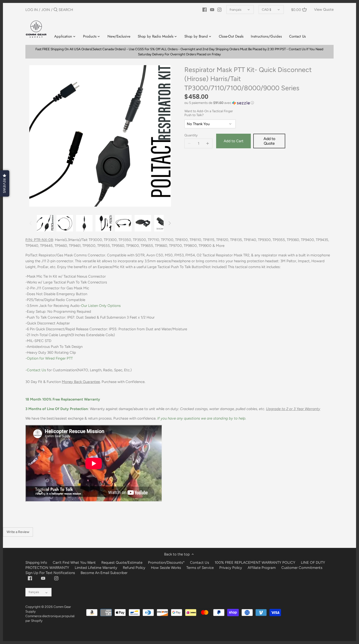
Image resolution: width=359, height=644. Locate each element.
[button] (259, 103)
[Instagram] (219, 9)
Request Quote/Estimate (122, 562)
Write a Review (18, 532)
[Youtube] (212, 9)
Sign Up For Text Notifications (50, 573)
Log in (31, 10)
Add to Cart (233, 141)
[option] (45, 223)
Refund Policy (134, 567)
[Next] (169, 223)
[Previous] (30, 223)
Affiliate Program (262, 567)
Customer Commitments (301, 567)
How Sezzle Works (166, 567)
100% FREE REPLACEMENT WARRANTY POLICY (255, 562)
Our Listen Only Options (101, 305)
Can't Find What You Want (74, 562)
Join (45, 10)
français (235, 9)
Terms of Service (200, 567)
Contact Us (36, 370)
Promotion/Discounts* (166, 562)
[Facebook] (204, 9)
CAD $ (266, 9)
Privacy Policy (230, 567)
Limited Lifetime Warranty (96, 567)
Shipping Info (36, 562)
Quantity (191, 135)
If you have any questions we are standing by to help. (201, 418)
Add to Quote (269, 141)
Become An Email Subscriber (104, 573)
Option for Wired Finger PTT (50, 358)
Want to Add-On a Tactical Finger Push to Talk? (208, 113)
